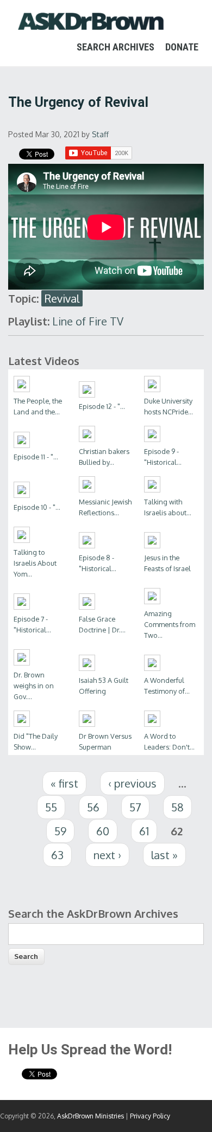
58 (177, 807)
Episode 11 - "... (36, 456)
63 (57, 855)
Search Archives (115, 47)
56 (93, 807)
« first (64, 783)
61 (144, 831)
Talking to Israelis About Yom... (35, 563)
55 (51, 807)
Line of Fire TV (87, 321)
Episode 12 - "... (102, 406)
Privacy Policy (150, 1116)
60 (102, 831)
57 (135, 807)
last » (164, 855)
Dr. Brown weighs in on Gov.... (34, 685)
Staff (100, 134)
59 (60, 831)
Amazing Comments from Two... (169, 624)
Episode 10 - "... (37, 507)
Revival (62, 298)
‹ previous (132, 783)
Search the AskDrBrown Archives (93, 913)
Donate (181, 47)
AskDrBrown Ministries (90, 1116)
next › (107, 855)
